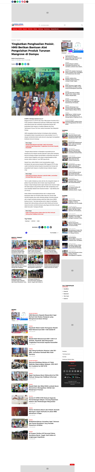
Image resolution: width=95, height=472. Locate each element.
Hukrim (66, 298)
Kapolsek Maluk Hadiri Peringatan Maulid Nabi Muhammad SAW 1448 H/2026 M (18, 252)
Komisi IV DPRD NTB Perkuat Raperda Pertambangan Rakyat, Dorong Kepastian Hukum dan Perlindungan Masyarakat (43, 399)
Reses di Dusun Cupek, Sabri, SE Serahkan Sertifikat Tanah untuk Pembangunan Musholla (73, 87)
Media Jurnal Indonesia (18, 58)
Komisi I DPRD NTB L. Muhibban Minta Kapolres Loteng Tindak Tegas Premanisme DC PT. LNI (72, 80)
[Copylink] (28, 64)
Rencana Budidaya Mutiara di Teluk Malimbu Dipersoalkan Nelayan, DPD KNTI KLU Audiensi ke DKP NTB (43, 364)
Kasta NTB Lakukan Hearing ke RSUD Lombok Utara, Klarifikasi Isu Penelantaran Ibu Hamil (74, 72)
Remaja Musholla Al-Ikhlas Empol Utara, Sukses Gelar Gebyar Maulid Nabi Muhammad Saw (72, 94)
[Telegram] (25, 64)
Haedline (66, 289)
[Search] (64, 25)
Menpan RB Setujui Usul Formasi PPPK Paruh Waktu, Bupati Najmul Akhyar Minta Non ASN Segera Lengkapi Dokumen (73, 109)
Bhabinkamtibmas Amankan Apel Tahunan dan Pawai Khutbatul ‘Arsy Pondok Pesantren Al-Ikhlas (19, 281)
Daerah (18, 40)
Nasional (66, 293)
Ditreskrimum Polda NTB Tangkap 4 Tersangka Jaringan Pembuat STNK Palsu (75, 217)
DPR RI (33, 221)
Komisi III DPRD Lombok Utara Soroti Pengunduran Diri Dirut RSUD (73, 123)
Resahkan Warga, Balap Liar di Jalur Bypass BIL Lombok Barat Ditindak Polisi (74, 247)
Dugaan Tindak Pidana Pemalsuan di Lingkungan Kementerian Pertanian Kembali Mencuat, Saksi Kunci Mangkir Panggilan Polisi (73, 102)
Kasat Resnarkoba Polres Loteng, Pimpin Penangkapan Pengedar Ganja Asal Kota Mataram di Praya (75, 255)
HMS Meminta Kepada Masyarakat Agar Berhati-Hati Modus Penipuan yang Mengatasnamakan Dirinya (43, 317)
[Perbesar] (36, 114)
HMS (38, 221)
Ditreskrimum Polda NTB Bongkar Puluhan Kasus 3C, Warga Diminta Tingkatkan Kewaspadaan (75, 233)
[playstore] (76, 377)
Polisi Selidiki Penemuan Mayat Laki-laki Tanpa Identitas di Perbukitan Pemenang (75, 210)
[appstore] (68, 377)
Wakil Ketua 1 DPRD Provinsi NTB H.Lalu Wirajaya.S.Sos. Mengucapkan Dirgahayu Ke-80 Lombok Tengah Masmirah (73, 116)
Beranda (14, 40)
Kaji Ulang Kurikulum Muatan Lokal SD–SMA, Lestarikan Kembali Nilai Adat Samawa (41, 176)
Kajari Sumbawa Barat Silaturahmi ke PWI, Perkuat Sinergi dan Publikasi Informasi (40, 213)
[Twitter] (20, 64)
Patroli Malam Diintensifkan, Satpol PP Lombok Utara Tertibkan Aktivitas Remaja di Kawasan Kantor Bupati (75, 240)
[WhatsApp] (22, 64)
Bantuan (27, 221)
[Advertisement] (17, 139)
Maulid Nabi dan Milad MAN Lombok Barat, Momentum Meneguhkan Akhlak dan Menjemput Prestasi (35, 266)
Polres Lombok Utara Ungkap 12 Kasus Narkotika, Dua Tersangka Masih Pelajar (75, 202)
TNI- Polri (66, 296)
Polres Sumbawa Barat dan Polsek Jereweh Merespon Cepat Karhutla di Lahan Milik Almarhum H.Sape (51, 266)
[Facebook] (17, 64)
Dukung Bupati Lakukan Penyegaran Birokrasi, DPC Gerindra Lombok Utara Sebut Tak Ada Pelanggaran (73, 66)
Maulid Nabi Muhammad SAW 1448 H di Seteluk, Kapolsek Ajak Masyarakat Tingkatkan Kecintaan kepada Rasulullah (42, 146)
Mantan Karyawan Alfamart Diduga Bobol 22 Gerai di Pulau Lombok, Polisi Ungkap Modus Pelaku (74, 225)
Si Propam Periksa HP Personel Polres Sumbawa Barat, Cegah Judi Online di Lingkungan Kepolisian (35, 281)
